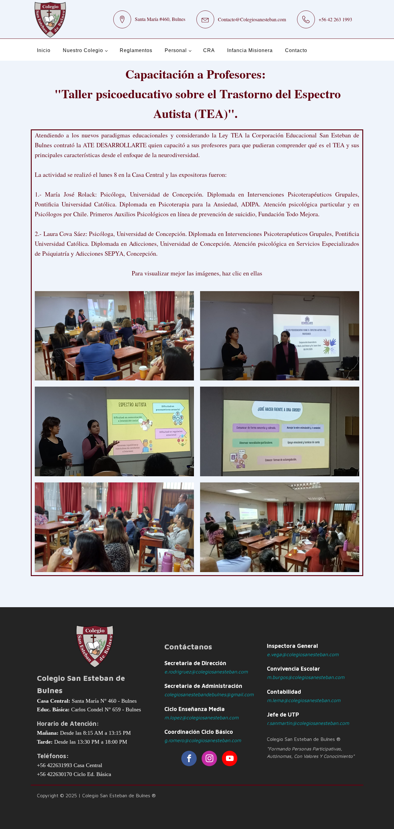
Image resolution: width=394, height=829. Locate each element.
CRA (209, 50)
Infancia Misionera (250, 50)
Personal (176, 50)
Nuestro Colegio (83, 50)
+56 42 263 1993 (335, 19)
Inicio (43, 50)
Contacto (296, 50)
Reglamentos (136, 50)
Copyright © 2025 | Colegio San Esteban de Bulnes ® (96, 795)
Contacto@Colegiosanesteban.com (252, 19)
